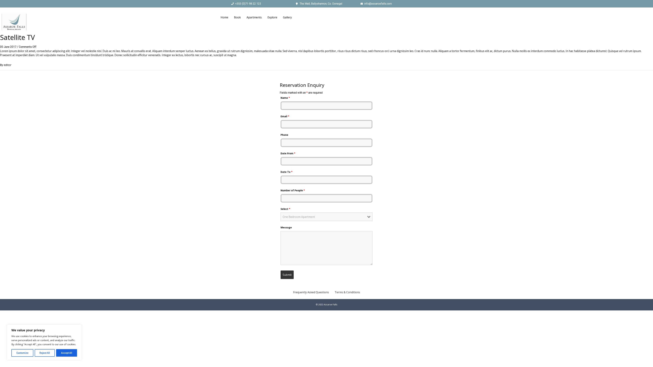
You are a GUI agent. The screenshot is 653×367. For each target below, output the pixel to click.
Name (285, 97)
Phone (284, 134)
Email (285, 116)
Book (237, 17)
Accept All (66, 353)
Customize (22, 353)
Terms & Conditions (347, 292)
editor (7, 65)
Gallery (287, 17)
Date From (288, 153)
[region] (44, 342)
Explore (272, 17)
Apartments (254, 17)
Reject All (44, 353)
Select (285, 209)
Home (224, 17)
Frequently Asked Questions (311, 292)
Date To (286, 171)
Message (286, 227)
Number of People (293, 190)
